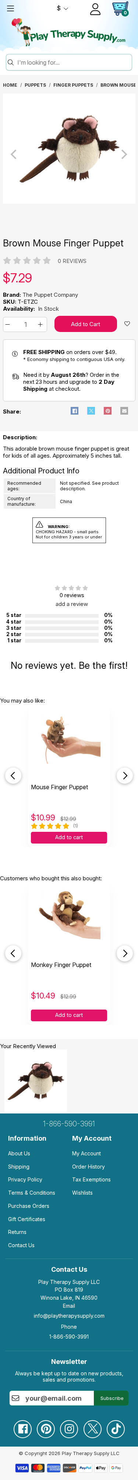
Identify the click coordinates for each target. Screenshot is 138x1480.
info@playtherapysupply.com (69, 1316)
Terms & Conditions (31, 1193)
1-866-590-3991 (69, 1123)
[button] (8, 324)
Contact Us (21, 1245)
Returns (17, 1232)
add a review (72, 603)
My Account (86, 1153)
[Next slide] (125, 776)
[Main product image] (69, 201)
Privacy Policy (25, 1179)
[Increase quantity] (41, 324)
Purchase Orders (28, 1206)
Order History (88, 1166)
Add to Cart (85, 324)
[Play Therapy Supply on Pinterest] (45, 1426)
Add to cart (69, 837)
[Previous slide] (13, 776)
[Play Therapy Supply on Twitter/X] (92, 1426)
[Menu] (10, 8)
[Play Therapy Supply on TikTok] (115, 1426)
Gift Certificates (26, 1219)
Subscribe (112, 1398)
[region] (69, 154)
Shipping (18, 1166)
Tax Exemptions (91, 1179)
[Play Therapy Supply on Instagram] (69, 1426)
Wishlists (82, 1193)
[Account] (95, 9)
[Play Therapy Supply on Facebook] (22, 1426)
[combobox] (73, 62)
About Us (19, 1153)
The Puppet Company (50, 294)
